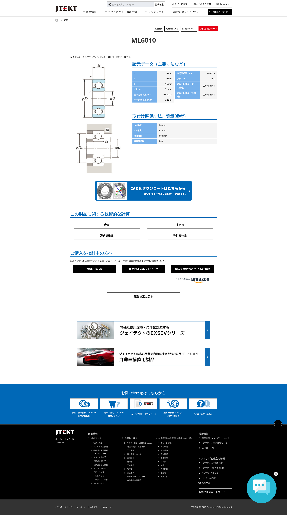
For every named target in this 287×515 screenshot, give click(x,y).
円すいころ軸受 (99, 468)
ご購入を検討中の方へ (208, 28)
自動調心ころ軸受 (100, 464)
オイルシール (98, 483)
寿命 (107, 224)
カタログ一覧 (208, 448)
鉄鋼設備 (130, 458)
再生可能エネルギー (135, 454)
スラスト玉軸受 (99, 457)
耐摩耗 (163, 473)
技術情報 (203, 433)
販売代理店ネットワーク (185, 11)
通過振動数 (107, 235)
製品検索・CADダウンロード (215, 438)
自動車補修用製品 (134, 480)
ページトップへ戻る (278, 424)
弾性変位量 (180, 235)
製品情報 (158, 28)
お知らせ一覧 (106, 507)
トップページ (56, 20)
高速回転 (164, 469)
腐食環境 (164, 450)
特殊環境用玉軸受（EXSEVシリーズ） (101, 452)
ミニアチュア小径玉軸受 (94, 57)
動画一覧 (206, 482)
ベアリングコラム (210, 472)
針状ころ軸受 (98, 476)
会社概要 (93, 507)
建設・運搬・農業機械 (136, 446)
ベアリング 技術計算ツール (215, 443)
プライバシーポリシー (78, 507)
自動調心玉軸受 (99, 461)
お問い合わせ (220, 11)
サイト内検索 (181, 4)
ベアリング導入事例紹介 (213, 468)
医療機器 (130, 465)
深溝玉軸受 (97, 443)
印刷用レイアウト (189, 28)
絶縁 (162, 465)
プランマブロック (100, 479)
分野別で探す (131, 438)
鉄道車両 (130, 473)
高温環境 (164, 454)
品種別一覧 (96, 438)
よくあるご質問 (203, 4)
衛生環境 (164, 458)
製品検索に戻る (171, 28)
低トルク (164, 476)
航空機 (129, 469)
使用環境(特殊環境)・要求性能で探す (175, 438)
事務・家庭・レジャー (136, 476)
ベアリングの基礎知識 (212, 463)
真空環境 (164, 446)
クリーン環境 (166, 443)
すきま (180, 224)
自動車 (129, 461)
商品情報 (91, 11)
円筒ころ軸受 (98, 472)
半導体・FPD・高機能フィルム (139, 443)
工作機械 (130, 450)
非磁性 (163, 461)
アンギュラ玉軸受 (100, 446)
